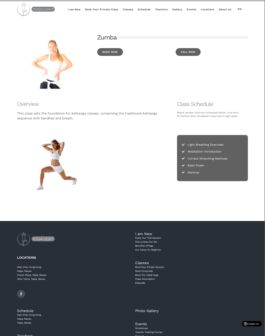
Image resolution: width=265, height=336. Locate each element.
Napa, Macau (24, 318)
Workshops (141, 328)
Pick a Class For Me (146, 241)
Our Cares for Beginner (148, 249)
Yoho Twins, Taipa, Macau (31, 279)
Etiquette (140, 283)
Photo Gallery (147, 311)
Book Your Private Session (149, 267)
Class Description (145, 279)
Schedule (25, 311)
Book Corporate (144, 271)
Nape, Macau (24, 271)
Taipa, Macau (24, 322)
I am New (143, 234)
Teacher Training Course (148, 332)
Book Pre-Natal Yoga (146, 275)
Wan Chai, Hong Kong (29, 267)
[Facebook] (21, 294)
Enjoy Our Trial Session (148, 237)
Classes (142, 263)
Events (141, 324)
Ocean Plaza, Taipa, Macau (32, 275)
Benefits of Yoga (144, 245)
